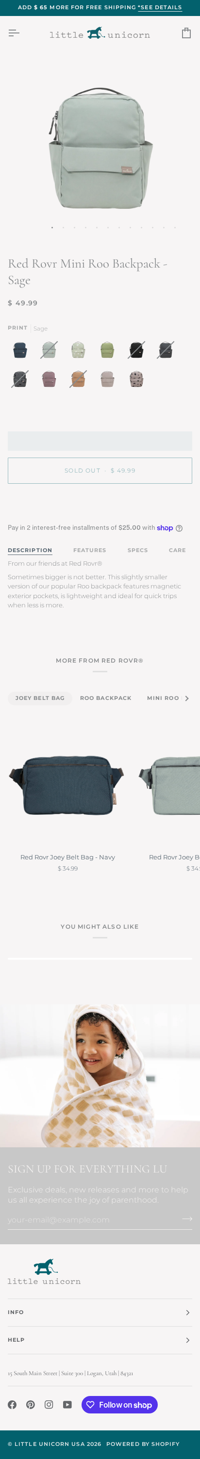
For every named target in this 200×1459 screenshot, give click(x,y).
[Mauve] (51, 381)
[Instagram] (49, 1404)
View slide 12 (175, 227)
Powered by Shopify (143, 1444)
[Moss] (109, 352)
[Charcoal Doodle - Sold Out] (22, 381)
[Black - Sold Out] (138, 352)
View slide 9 (141, 227)
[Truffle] (109, 381)
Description (30, 550)
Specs (138, 550)
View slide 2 (63, 227)
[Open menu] (22, 33)
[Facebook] (12, 1404)
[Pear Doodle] (80, 352)
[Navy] (22, 352)
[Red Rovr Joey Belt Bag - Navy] (68, 785)
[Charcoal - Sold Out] (168, 352)
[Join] (184, 1218)
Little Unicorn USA (49, 1444)
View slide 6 (108, 227)
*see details (160, 7)
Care (177, 550)
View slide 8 (130, 227)
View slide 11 (164, 227)
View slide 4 (85, 227)
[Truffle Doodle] (136, 381)
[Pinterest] (30, 1404)
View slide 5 (97, 227)
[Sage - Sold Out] (51, 352)
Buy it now (100, 503)
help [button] (16, 1340)
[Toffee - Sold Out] (80, 381)
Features (90, 550)
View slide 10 (152, 227)
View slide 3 (74, 227)
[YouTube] (67, 1404)
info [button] (16, 1312)
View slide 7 (119, 227)
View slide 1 (52, 227)
